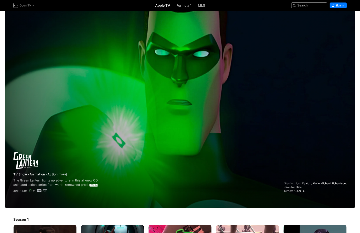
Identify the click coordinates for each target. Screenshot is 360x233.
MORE (93, 185)
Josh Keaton (303, 183)
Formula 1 (184, 5)
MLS (201, 5)
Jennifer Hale (293, 187)
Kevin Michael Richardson (329, 183)
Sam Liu (300, 191)
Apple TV (162, 5)
